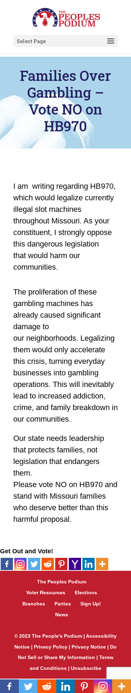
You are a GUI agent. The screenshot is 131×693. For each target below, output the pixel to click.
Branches (33, 604)
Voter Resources (45, 592)
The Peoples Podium (61, 581)
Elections (86, 592)
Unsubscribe (86, 668)
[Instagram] (20, 564)
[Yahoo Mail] (75, 564)
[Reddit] (48, 564)
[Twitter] (34, 564)
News (61, 614)
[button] (110, 41)
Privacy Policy (50, 647)
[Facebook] (7, 564)
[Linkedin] (88, 564)
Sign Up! (90, 604)
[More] (102, 564)
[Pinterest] (61, 564)
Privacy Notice (89, 647)
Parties (62, 604)
